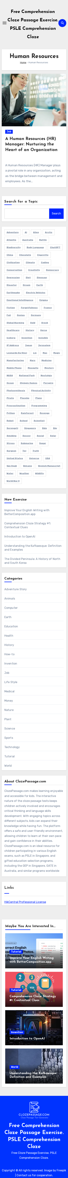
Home (23, 62)
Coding (45, 262)
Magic (56, 353)
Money (8, 700)
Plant (8, 719)
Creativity (34, 270)
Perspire (48, 383)
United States (15, 458)
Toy (24, 451)
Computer (11, 607)
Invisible (43, 338)
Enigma (43, 300)
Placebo (24, 398)
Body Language (35, 247)
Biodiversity (14, 247)
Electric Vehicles (35, 292)
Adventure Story (15, 589)
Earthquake (13, 292)
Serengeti (12, 428)
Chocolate (25, 255)
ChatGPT (55, 247)
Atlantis (11, 240)
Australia (27, 240)
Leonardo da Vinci (17, 353)
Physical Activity (41, 390)
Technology (12, 747)
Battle (43, 240)
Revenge (45, 413)
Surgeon (11, 451)
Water (10, 473)
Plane (38, 398)
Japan (28, 345)
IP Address (13, 345)
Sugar (42, 443)
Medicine (46, 360)
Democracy (52, 270)
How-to (9, 654)
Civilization (13, 262)
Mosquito (33, 368)
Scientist (39, 420)
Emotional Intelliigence (20, 300)
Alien (36, 232)
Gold (32, 322)
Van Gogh (12, 466)
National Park (27, 375)
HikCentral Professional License (25, 902)
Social (40, 435)
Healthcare (13, 330)
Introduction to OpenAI (19, 536)
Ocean (10, 383)
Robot (10, 420)
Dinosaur (42, 277)
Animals (9, 598)
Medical (9, 691)
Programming (39, 405)
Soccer (26, 435)
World (8, 765)
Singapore (30, 428)
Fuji (9, 315)
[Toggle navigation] (4, 23)
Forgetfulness (29, 307)
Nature (9, 710)
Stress (11, 443)
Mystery (49, 368)
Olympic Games (28, 383)
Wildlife (39, 473)
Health (8, 635)
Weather (24, 473)
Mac (45, 353)
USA (47, 458)
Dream (26, 285)
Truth (35, 451)
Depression (13, 277)
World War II (13, 481)
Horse (43, 330)
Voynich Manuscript (49, 466)
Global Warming (15, 322)
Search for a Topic (21, 201)
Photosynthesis (16, 390)
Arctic (48, 232)
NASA (10, 375)
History (30, 330)
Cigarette (42, 255)
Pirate (10, 398)
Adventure (13, 232)
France (48, 307)
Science (9, 728)
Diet (28, 277)
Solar (53, 435)
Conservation (14, 270)
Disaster (12, 285)
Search (56, 213)
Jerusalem (44, 345)
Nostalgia (46, 375)
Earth (39, 285)
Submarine (27, 443)
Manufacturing (15, 360)
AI (26, 232)
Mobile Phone (14, 368)
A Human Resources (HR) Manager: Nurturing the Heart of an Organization (31, 144)
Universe (34, 458)
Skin (44, 428)
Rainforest (27, 413)
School (24, 420)
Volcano (27, 466)
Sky (55, 428)
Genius (21, 315)
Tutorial (9, 756)
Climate (30, 262)
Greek (44, 322)
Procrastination (16, 405)
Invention (26, 338)
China (10, 255)
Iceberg (11, 338)
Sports (8, 737)
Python (11, 413)
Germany (36, 315)
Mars (32, 360)
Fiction (11, 307)
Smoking (11, 435)
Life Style (10, 682)
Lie (35, 353)
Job (9, 131)
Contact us (24, 1175)
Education (11, 626)
